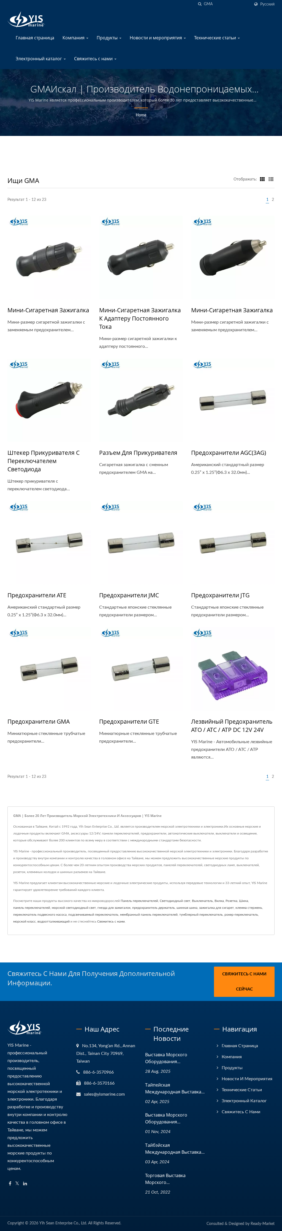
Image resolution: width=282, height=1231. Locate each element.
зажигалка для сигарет (216, 907)
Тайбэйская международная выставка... (175, 1148)
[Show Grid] (262, 179)
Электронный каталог (39, 59)
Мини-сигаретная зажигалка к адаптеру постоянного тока (140, 318)
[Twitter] (17, 1184)
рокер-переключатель (241, 914)
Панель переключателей (139, 900)
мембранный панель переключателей (149, 914)
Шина (243, 900)
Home (141, 115)
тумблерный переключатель (201, 914)
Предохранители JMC (129, 595)
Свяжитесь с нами (94, 59)
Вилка (219, 900)
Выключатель (202, 900)
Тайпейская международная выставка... (175, 1088)
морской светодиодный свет (74, 907)
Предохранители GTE (129, 721)
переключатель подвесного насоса (40, 914)
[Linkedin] (25, 1184)
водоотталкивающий (53, 921)
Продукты (108, 38)
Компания (74, 38)
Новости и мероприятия (156, 38)
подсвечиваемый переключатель (93, 914)
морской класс (24, 921)
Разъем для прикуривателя (138, 452)
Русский (267, 4)
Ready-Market (263, 1224)
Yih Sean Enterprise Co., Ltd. (63, 1223)
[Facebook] (10, 1184)
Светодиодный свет (175, 900)
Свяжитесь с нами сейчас (244, 981)
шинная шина (187, 907)
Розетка (231, 900)
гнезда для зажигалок (114, 907)
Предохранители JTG (220, 595)
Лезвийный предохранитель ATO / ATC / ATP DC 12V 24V (231, 726)
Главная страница (35, 38)
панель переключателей (31, 907)
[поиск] (200, 4)
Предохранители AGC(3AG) (228, 452)
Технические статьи (215, 38)
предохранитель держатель (153, 907)
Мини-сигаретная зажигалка (48, 310)
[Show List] (271, 179)
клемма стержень (248, 907)
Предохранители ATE (36, 595)
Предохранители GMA (38, 721)
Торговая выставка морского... (165, 1178)
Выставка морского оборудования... (166, 1058)
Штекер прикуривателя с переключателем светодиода (43, 461)
